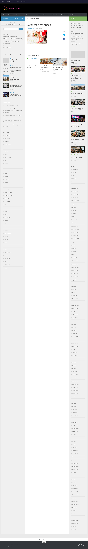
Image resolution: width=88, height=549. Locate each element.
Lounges (6, 220)
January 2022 (75, 340)
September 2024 (75, 238)
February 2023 (75, 298)
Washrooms (7, 258)
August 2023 (75, 280)
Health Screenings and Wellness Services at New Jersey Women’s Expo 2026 (77, 157)
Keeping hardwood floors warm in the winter (44, 67)
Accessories (10, 14)
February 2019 (75, 450)
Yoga (6, 268)
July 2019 (74, 434)
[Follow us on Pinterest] (22, 18)
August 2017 (75, 507)
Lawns (6, 208)
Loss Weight (7, 217)
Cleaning (6, 154)
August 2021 (75, 355)
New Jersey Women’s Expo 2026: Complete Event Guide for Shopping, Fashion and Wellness (12, 110)
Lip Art (6, 214)
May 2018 (74, 479)
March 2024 (74, 257)
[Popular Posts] (10, 54)
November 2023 (75, 270)
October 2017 (75, 501)
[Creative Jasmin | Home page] (11, 8)
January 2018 (75, 491)
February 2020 (75, 412)
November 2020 (75, 384)
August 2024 (75, 242)
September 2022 (75, 314)
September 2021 (75, 352)
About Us (9, 1)
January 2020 (75, 415)
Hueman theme (20, 546)
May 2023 (74, 289)
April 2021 (74, 368)
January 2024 (75, 264)
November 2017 (75, 498)
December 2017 (75, 495)
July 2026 (74, 172)
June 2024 (74, 248)
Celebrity (12, 92)
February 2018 (75, 488)
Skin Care (7, 246)
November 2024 (75, 232)
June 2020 (74, 400)
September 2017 (75, 504)
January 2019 (75, 453)
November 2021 (75, 346)
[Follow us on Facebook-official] (15, 18)
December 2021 (75, 343)
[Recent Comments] (15, 54)
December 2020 (75, 381)
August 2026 (75, 169)
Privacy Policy (16, 1)
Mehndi (6, 227)
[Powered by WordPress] (8, 546)
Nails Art (6, 230)
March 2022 (74, 333)
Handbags (7, 189)
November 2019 (75, 422)
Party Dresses (8, 233)
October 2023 (75, 273)
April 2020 (74, 406)
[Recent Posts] (5, 54)
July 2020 (74, 397)
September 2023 (75, 276)
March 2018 (74, 485)
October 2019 (75, 425)
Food (34, 14)
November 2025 (75, 194)
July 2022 (74, 321)
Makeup (6, 223)
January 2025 (75, 226)
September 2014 (75, 520)
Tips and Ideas (64, 14)
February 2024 (75, 261)
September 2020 (75, 390)
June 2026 (74, 175)
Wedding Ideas (8, 265)
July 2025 (74, 207)
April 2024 (74, 254)
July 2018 (74, 472)
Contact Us (23, 1)
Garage (6, 176)
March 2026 (74, 181)
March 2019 (74, 447)
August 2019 (75, 431)
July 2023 (74, 283)
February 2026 (75, 185)
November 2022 (75, 308)
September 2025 (75, 200)
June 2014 (74, 529)
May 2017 (74, 517)
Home (3, 1)
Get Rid (6, 182)
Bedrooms (7, 141)
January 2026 (75, 188)
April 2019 (74, 444)
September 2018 (75, 466)
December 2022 (75, 305)
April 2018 (74, 482)
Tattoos (6, 249)
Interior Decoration (54, 14)
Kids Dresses (7, 201)
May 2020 (74, 403)
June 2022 (74, 324)
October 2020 (75, 387)
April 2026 (74, 178)
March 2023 (74, 295)
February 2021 (75, 374)
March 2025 (74, 219)
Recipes (6, 236)
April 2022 (74, 330)
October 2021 (75, 349)
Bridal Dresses (8, 144)
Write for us (72, 14)
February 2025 (75, 223)
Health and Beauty (42, 14)
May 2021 (74, 365)
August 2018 (75, 469)
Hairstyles (7, 185)
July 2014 (74, 526)
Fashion (28, 14)
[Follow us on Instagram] (19, 18)
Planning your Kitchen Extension (11, 105)
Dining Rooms (8, 157)
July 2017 (74, 510)
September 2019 (75, 428)
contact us (8, 47)
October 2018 (75, 463)
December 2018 (75, 457)
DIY (17, 14)
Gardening (7, 179)
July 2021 (74, 359)
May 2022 (74, 327)
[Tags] (20, 54)
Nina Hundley (31, 28)
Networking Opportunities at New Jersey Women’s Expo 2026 (16, 87)
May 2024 (74, 251)
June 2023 (74, 286)
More (77, 44)
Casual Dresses (8, 148)
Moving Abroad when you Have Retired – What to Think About (58, 69)
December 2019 (75, 419)
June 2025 (74, 210)
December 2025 (75, 191)
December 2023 (75, 267)
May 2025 (74, 213)
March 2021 (74, 371)
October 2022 (75, 311)
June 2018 (74, 476)
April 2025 (74, 216)
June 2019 (74, 438)
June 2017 (74, 513)
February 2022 (75, 336)
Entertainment (8, 167)
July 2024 (74, 245)
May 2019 (74, 441)
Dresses (21, 14)
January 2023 (75, 302)
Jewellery (7, 198)
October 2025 (75, 197)
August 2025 (75, 204)
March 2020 (74, 409)
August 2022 (75, 317)
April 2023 (74, 292)
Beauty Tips (7, 138)
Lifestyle (6, 211)
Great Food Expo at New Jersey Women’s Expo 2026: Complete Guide (77, 141)
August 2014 (75, 523)
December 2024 (75, 229)
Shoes (6, 242)
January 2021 (75, 378)
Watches (6, 261)
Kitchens (12, 58)
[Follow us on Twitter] (17, 18)
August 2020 (75, 393)
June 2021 (74, 362)
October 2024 (75, 235)
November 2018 (75, 460)
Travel (11, 76)
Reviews (6, 239)
